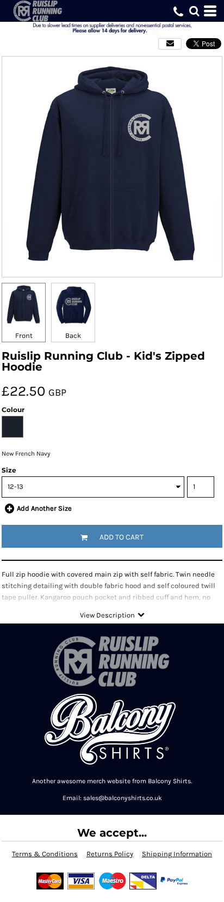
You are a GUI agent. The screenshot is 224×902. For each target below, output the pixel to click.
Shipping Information (177, 854)
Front (24, 335)
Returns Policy (109, 854)
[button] (194, 10)
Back (73, 335)
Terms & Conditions (45, 854)
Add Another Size (44, 508)
